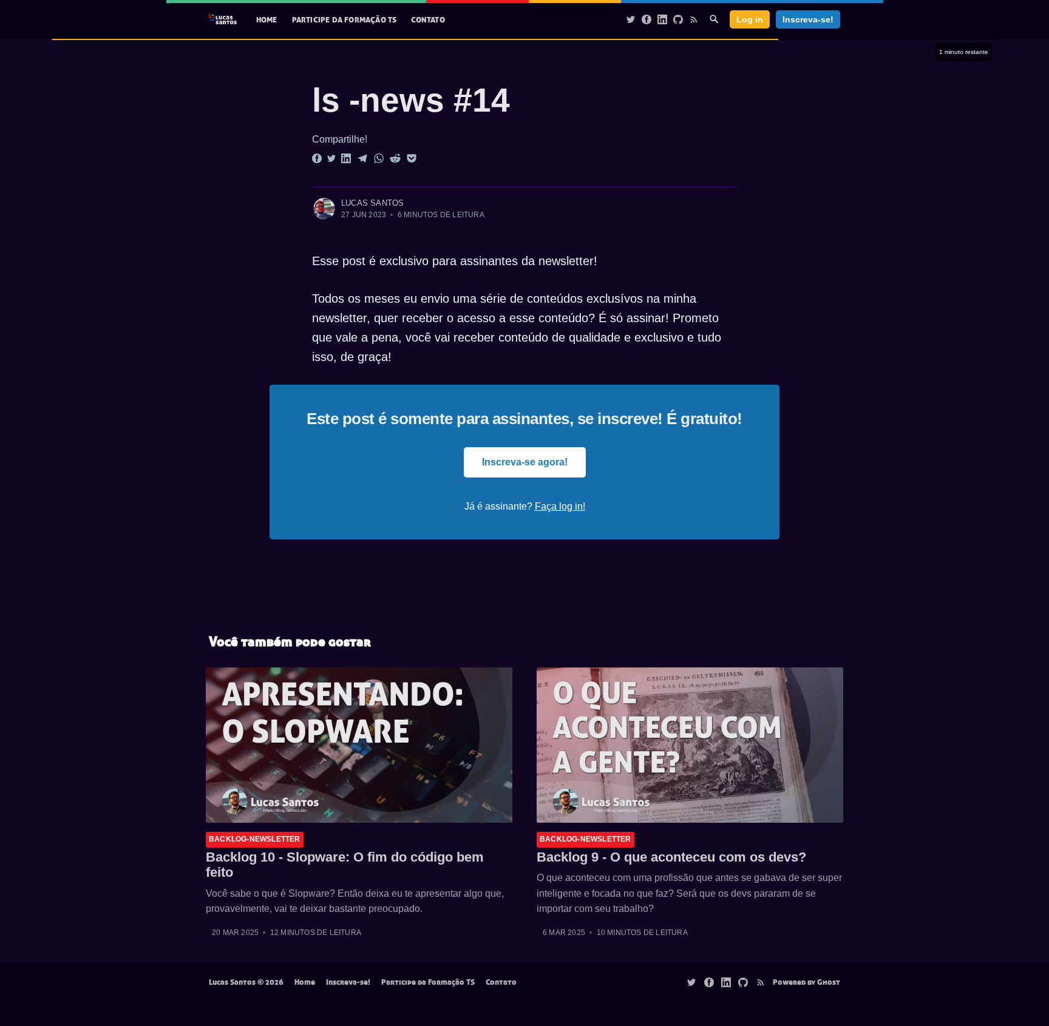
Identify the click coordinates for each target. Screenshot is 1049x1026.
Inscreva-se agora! (525, 462)
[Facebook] (646, 19)
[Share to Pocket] (411, 158)
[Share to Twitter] (331, 158)
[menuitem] (267, 19)
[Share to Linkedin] (346, 158)
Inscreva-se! (808, 19)
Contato (427, 19)
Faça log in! (560, 506)
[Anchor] (288, 100)
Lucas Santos (372, 203)
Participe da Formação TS (344, 19)
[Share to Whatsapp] (378, 158)
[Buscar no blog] (714, 19)
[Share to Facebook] (317, 158)
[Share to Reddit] (395, 158)
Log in (749, 19)
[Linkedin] (662, 19)
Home (266, 19)
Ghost (828, 982)
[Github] (678, 19)
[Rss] (694, 19)
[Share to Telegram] (362, 158)
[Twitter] (631, 19)
